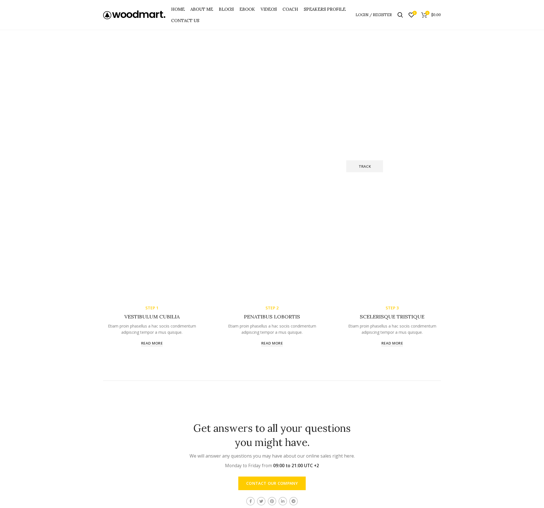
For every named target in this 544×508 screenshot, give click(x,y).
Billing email (264, 155)
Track (365, 166)
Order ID (169, 155)
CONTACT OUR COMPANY (272, 483)
